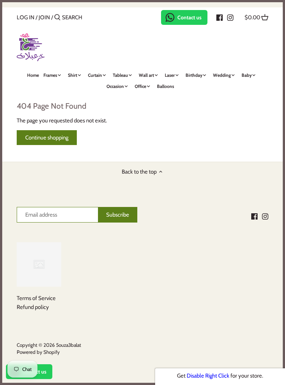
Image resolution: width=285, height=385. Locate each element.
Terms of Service (36, 298)
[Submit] (57, 17)
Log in (26, 17)
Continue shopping (46, 137)
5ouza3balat (68, 345)
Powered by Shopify (38, 352)
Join (44, 17)
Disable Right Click (208, 375)
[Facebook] (219, 17)
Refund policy (33, 307)
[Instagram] (230, 17)
